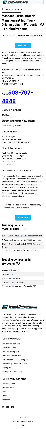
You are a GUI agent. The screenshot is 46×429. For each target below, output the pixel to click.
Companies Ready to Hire (11, 352)
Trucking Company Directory (12, 371)
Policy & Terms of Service (23, 421)
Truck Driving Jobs (9, 348)
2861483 (5, 115)
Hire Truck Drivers (8, 384)
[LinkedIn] (3, 407)
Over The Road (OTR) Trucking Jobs (15, 360)
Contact (4, 396)
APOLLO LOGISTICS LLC (13, 282)
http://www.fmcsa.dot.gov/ (13, 196)
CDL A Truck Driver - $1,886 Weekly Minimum (22, 236)
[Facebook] (7, 407)
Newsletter (6, 400)
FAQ (23, 425)
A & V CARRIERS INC (11, 278)
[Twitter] (12, 407)
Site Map (23, 417)
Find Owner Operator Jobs (11, 356)
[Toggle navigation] (41, 2)
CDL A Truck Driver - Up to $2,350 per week (21, 240)
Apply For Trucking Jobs (11, 344)
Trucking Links (7, 368)
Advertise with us (8, 388)
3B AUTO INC (8, 274)
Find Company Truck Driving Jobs (14, 364)
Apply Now (23, 45)
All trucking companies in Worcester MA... (19, 286)
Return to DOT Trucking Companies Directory (22, 35)
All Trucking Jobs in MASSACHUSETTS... (20, 250)
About (4, 392)
